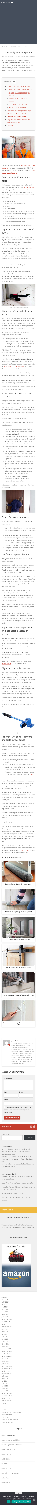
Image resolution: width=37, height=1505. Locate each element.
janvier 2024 (5, 1364)
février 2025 (5, 1344)
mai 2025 (5, 1337)
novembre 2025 (7, 1322)
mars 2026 (5, 1312)
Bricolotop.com (7, 2)
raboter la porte (6, 664)
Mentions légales (7, 1415)
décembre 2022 (7, 1393)
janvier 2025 (5, 1346)
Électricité (6, 1459)
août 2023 (5, 1376)
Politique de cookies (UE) (9, 1422)
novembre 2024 (7, 1351)
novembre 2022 (7, 1396)
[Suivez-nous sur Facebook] (34, 1126)
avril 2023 (5, 1386)
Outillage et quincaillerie (11, 1473)
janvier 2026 (5, 1317)
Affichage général (8, 47)
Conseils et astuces (23, 47)
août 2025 (5, 1329)
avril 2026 (5, 1309)
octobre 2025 (6, 1324)
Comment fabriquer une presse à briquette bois (17, 1149)
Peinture (6, 1478)
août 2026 (5, 1299)
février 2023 (5, 1388)
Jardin (5, 1464)
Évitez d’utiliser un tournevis (18, 104)
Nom (6, 1092)
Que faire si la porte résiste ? (18, 107)
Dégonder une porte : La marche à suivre (20, 89)
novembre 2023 (7, 1369)
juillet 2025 (5, 1332)
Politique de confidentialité (10, 1420)
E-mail (21, 1092)
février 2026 (5, 1314)
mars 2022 (5, 1403)
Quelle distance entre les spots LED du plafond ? (17, 1156)
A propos (4, 1410)
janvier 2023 (5, 1391)
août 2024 (5, 1359)
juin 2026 (4, 1304)
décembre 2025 (7, 1319)
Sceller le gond (24, 850)
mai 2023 (5, 1383)
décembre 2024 (7, 1349)
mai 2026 (5, 1307)
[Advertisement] (18, 24)
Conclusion (10, 125)
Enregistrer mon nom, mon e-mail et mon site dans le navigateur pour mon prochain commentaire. (17, 1109)
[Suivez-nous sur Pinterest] (31, 1126)
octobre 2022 (6, 1398)
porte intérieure (29, 187)
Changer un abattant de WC (15, 1193)
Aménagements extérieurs (12, 1445)
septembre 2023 (7, 1374)
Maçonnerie (7, 1468)
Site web (6, 1099)
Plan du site (5, 1417)
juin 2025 (4, 1334)
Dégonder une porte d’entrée (16, 116)
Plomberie (6, 1483)
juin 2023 (4, 1381)
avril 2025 (5, 1339)
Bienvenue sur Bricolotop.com (11, 1412)
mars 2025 (5, 1341)
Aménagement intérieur (11, 1440)
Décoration (7, 1454)
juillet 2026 (5, 1302)
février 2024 (5, 1361)
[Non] (34, 1500)
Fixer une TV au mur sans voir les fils (21, 1183)
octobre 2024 (6, 1354)
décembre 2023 (7, 1366)
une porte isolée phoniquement (13, 366)
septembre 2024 (7, 1356)
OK (9, 1502)
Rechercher (5, 1134)
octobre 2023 (6, 1371)
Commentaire (8, 1078)
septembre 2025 (7, 1327)
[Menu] (34, 2)
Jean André (5, 1197)
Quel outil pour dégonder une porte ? (19, 86)
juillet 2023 (5, 1378)
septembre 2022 (7, 1401)
